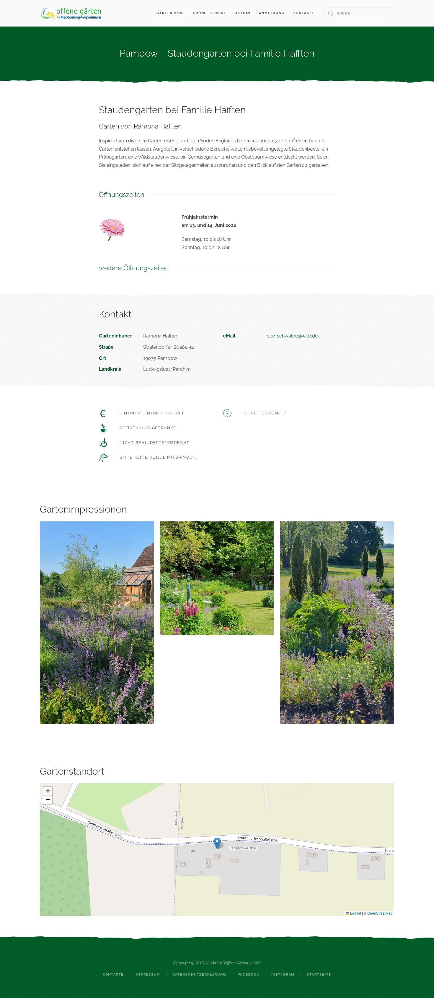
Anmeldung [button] (271, 13)
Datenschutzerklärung (199, 974)
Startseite (319, 974)
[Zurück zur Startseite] (71, 13)
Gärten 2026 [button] (170, 13)
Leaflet (355, 912)
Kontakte (303, 13)
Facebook (248, 974)
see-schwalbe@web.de (292, 336)
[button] (217, 843)
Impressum (148, 974)
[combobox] (358, 13)
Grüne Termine (209, 13)
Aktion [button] (242, 13)
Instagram (283, 974)
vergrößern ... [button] (97, 622)
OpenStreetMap (380, 912)
